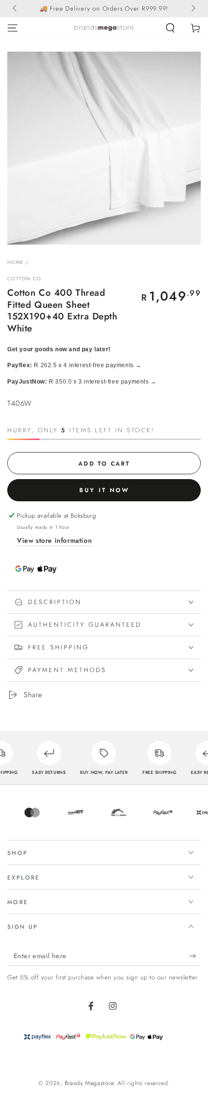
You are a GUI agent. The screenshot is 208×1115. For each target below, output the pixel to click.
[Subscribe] (195, 956)
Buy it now (104, 490)
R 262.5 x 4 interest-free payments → (74, 365)
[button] (170, 28)
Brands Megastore (89, 1083)
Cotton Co (24, 278)
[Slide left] (15, 8)
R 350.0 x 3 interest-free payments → (82, 381)
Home (15, 262)
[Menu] (12, 28)
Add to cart (104, 463)
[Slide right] (192, 8)
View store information (54, 540)
